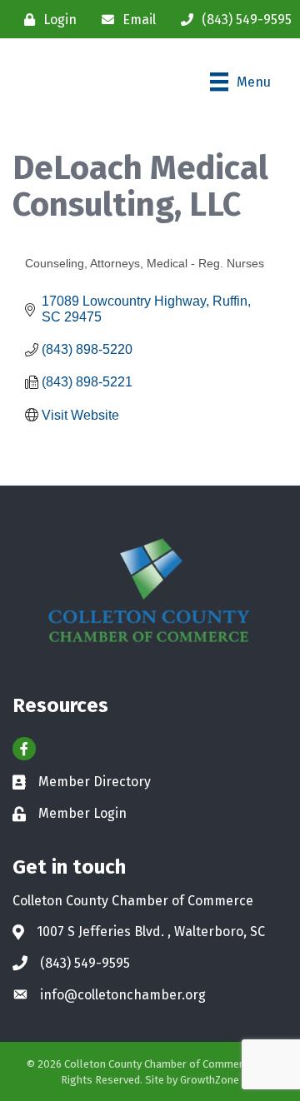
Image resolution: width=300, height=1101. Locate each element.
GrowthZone (209, 1080)
